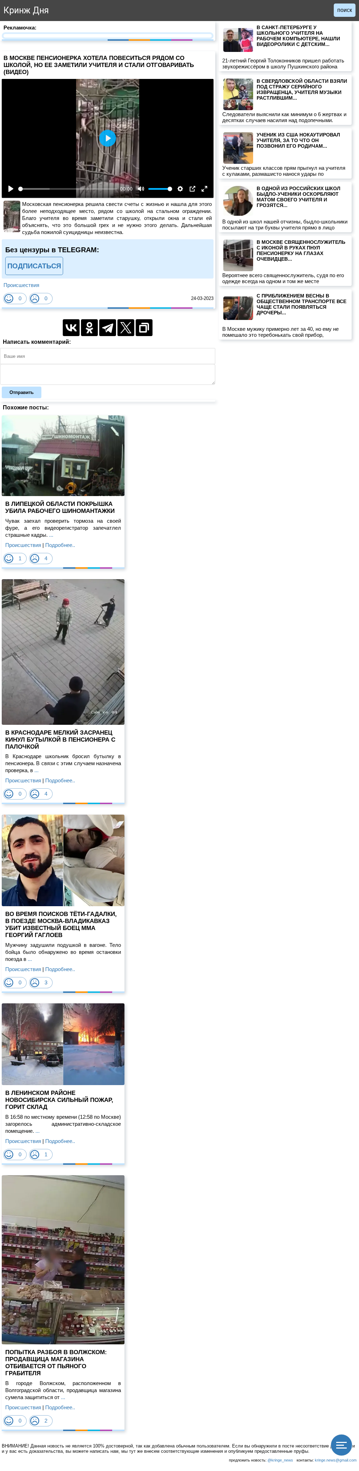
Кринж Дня (26, 10)
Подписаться (34, 266)
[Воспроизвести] (10, 188)
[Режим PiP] (192, 188)
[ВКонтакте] (71, 327)
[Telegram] (107, 327)
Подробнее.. (60, 545)
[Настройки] (180, 188)
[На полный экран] (204, 188)
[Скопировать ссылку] (144, 327)
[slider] (67, 189)
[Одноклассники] (89, 327)
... (50, 535)
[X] (125, 327)
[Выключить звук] (141, 188)
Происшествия (21, 285)
